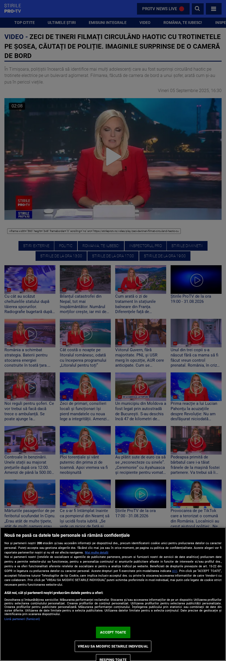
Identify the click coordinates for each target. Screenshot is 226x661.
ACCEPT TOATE (113, 632)
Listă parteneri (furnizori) (22, 619)
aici (174, 571)
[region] (113, 594)
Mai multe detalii (96, 552)
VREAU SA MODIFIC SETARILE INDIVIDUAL (113, 646)
